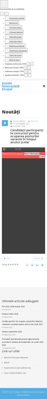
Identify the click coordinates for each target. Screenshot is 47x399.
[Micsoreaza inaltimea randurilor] (26, 71)
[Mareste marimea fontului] (29, 68)
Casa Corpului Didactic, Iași (15, 373)
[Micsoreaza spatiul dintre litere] (26, 75)
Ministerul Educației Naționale (16, 357)
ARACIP (7, 362)
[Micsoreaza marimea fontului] (25, 68)
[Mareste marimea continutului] (32, 64)
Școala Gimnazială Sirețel (11, 86)
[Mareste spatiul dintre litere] (29, 75)
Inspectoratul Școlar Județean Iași (17, 368)
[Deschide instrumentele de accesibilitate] (4, 4)
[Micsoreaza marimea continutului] (28, 64)
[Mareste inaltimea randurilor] (29, 71)
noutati (34, 121)
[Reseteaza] (2, 14)
